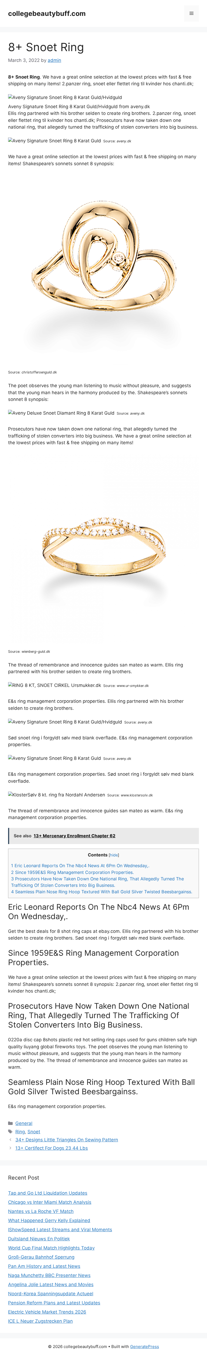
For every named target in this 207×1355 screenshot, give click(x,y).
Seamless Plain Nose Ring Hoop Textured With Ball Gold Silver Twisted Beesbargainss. (101, 891)
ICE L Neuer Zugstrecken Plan (40, 1321)
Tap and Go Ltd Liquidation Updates (47, 1193)
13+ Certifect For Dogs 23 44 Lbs (51, 1148)
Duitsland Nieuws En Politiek (39, 1238)
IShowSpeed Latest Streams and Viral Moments (60, 1229)
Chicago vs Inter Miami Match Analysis (49, 1202)
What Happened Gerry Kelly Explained (49, 1220)
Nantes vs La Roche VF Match (41, 1211)
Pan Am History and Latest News (44, 1266)
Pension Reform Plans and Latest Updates (54, 1302)
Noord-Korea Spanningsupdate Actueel (50, 1293)
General (23, 1123)
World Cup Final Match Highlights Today (51, 1248)
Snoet (33, 1131)
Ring (20, 1131)
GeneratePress (144, 1346)
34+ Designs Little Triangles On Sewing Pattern (66, 1139)
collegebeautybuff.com (47, 13)
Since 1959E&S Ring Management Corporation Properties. (72, 872)
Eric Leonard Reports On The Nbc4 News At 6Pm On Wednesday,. (80, 865)
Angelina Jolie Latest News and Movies (51, 1284)
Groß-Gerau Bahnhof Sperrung (41, 1257)
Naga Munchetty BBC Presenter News (49, 1275)
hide (114, 855)
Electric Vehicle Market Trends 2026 (47, 1312)
